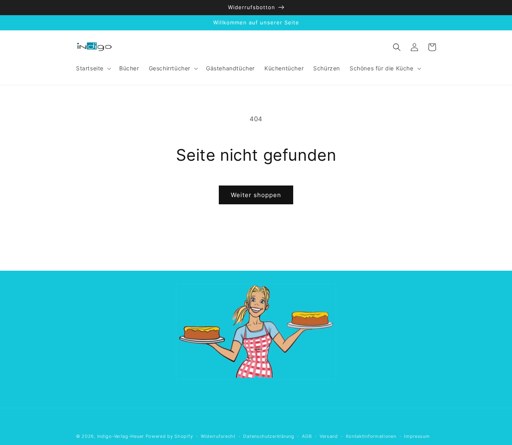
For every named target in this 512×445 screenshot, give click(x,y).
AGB (307, 436)
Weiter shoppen (256, 195)
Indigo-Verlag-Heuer (120, 436)
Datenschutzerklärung (268, 436)
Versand (329, 436)
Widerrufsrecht (218, 436)
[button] (92, 68)
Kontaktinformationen (371, 436)
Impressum (417, 436)
